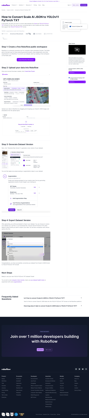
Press (75, 385)
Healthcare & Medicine (50, 390)
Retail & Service (48, 401)
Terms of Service (39, 414)
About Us (76, 378)
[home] (6, 5)
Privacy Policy (53, 414)
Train (3, 383)
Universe (4, 387)
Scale (35, 23)
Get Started (83, 5)
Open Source (19, 390)
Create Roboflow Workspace (26, 59)
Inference (18, 385)
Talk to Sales (48, 349)
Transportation (48, 404)
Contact (76, 387)
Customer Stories (49, 378)
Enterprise (4, 397)
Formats (3, 10)
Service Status (77, 390)
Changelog (33, 383)
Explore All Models (64, 394)
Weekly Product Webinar (36, 387)
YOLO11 (62, 385)
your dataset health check (37, 280)
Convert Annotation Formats (37, 390)
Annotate (4, 385)
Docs (39, 5)
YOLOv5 (62, 390)
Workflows (4, 380)
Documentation (34, 378)
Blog (43, 5)
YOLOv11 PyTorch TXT (16, 27)
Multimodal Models (64, 392)
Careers (76, 383)
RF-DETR (62, 378)
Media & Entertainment (50, 399)
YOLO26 (62, 383)
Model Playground (35, 394)
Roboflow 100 (19, 387)
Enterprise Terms (46, 414)
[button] (14, 5)
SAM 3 (61, 380)
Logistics (47, 394)
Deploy (3, 378)
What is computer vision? (36, 385)
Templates (18, 394)
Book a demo (76, 5)
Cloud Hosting (5, 390)
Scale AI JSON (10, 10)
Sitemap (58, 414)
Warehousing (48, 406)
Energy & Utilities (49, 387)
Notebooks (18, 378)
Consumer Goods (49, 385)
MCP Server (33, 397)
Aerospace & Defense (50, 380)
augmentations (18, 282)
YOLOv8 (62, 387)
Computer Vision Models (36, 392)
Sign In (69, 5)
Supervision (18, 383)
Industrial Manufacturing (50, 392)
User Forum (33, 380)
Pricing (35, 5)
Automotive (47, 383)
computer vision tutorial (18, 280)
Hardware (18, 392)
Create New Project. (30, 71)
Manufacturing (48, 397)
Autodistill (18, 380)
